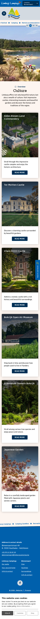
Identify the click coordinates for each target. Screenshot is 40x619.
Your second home (8, 568)
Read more (20, 172)
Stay (23, 564)
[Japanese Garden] (20, 468)
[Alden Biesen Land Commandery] (20, 135)
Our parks (5, 564)
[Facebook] (20, 583)
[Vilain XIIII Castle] (20, 270)
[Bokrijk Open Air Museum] (20, 336)
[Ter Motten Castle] (20, 204)
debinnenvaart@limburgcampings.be (15, 555)
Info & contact (7, 571)
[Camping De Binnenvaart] (14, 13)
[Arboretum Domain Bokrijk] (20, 402)
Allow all (7, 613)
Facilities (24, 568)
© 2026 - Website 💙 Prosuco (20, 590)
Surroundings (26, 571)
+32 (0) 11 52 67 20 (9, 552)
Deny (32, 613)
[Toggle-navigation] (4, 13)
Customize (20, 613)
